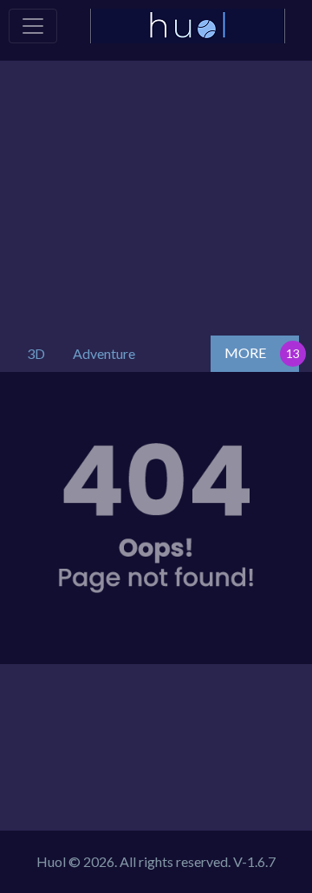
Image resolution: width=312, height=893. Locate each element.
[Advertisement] (156, 194)
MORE (245, 352)
